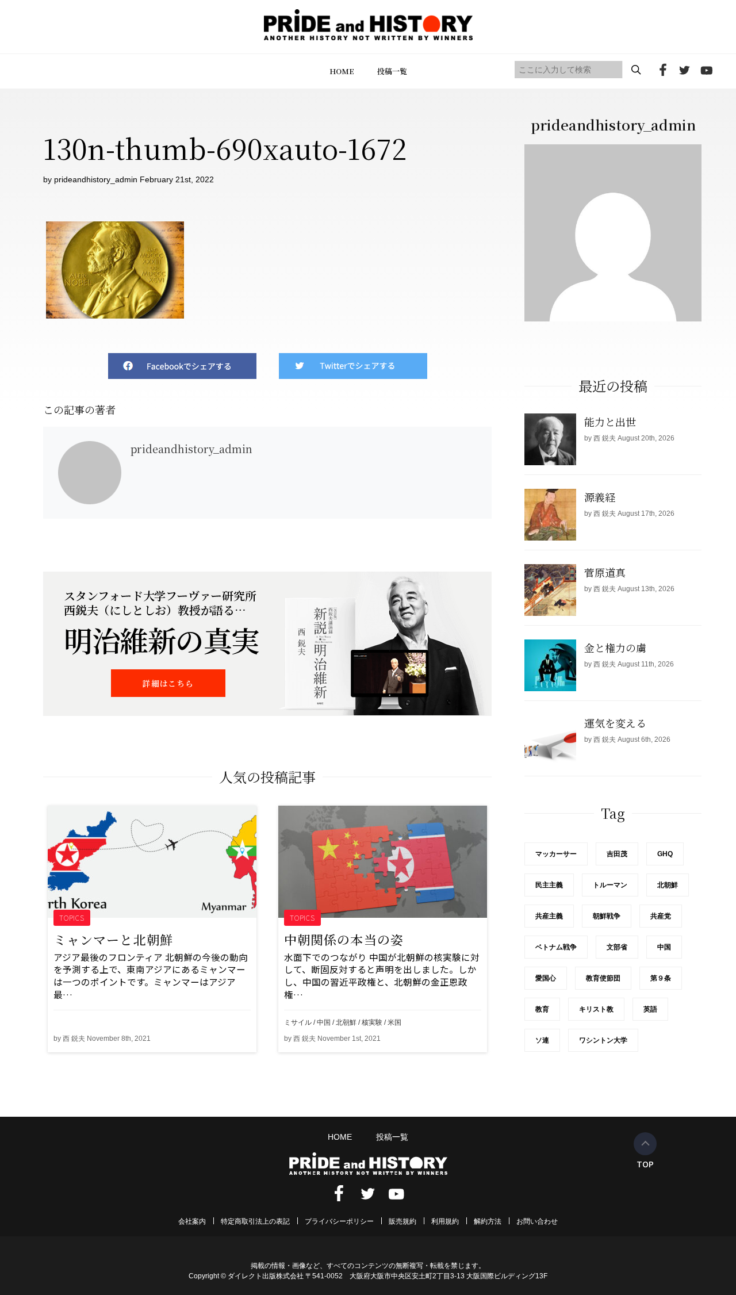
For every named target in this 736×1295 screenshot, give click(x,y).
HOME (341, 71)
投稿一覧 (392, 71)
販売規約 (402, 1221)
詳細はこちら (168, 683)
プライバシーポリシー (339, 1221)
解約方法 (487, 1221)
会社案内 (192, 1221)
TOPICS (72, 917)
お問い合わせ (537, 1221)
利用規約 (445, 1221)
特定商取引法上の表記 (255, 1221)
